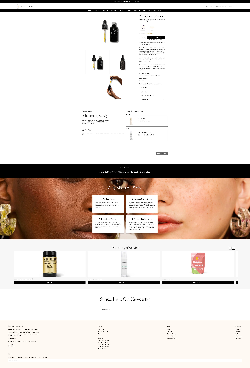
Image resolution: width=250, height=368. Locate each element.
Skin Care (96, 10)
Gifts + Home (152, 10)
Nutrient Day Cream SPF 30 (94, 279)
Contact (169, 331)
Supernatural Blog (103, 340)
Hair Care (113, 10)
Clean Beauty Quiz (103, 346)
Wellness (128, 10)
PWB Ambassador (103, 342)
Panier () (231, 6)
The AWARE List (103, 331)
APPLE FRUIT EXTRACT (147, 95)
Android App (11, 345)
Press (99, 336)
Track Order (170, 336)
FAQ (168, 329)
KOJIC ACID (144, 91)
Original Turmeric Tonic (167, 279)
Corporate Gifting (172, 338)
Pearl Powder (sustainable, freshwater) (23, 279)
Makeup (121, 10)
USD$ (211, 6)
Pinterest (238, 338)
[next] (233, 248)
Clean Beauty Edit (103, 344)
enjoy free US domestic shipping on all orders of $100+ (125, 1)
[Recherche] (207, 6)
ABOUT (160, 10)
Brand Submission (103, 348)
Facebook (238, 331)
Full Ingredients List (145, 99)
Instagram (238, 329)
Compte (224, 6)
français (217, 6)
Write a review (161, 153)
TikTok (237, 333)
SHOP (89, 10)
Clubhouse (239, 336)
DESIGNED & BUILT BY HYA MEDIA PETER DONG (20, 366)
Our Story (101, 329)
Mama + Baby (137, 10)
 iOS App (11, 344)
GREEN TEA (144, 87)
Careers (100, 338)
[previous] (230, 248)
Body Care (105, 10)
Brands (100, 333)
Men (144, 10)
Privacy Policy (171, 333)
